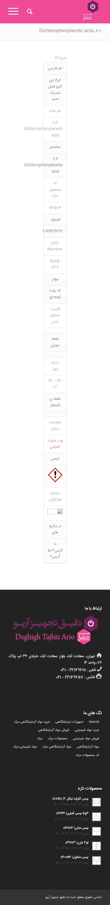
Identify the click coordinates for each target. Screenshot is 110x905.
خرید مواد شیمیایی (87, 730)
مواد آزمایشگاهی (88, 747)
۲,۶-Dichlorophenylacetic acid (70, 31)
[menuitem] (28, 11)
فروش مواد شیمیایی (86, 738)
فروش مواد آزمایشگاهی (53, 730)
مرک (40, 738)
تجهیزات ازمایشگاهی (69, 722)
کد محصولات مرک (87, 755)
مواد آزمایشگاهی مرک (57, 747)
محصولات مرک (57, 738)
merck (94, 722)
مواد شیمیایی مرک (25, 747)
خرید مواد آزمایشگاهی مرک (32, 722)
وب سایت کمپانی (55, 443)
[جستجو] (28, 11)
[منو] (15, 11)
